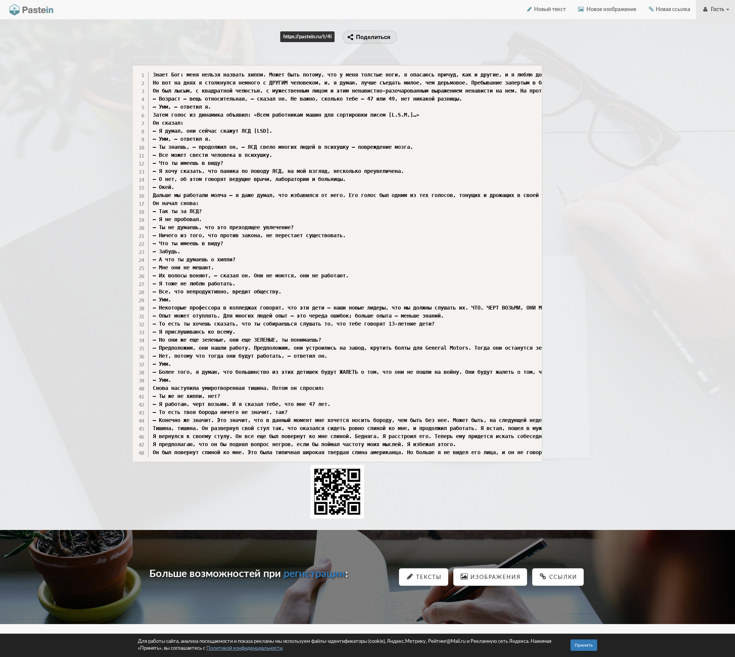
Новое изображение (610, 9)
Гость (717, 9)
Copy (534, 70)
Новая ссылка (672, 9)
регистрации (314, 574)
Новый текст (549, 9)
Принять (584, 645)
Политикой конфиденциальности (244, 648)
